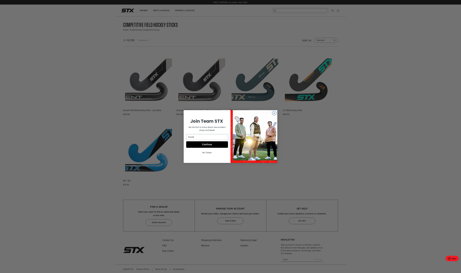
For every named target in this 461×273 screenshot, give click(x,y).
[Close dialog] (274, 113)
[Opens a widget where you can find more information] (452, 259)
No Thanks (207, 152)
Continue (207, 144)
